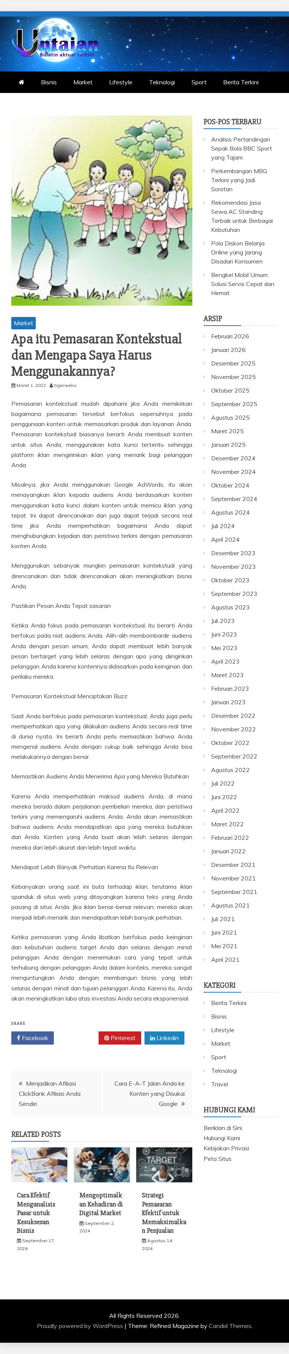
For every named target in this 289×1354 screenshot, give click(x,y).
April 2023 (225, 661)
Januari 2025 (228, 444)
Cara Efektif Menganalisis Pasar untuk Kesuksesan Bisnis (36, 1213)
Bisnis (49, 82)
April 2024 (225, 539)
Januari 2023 (228, 702)
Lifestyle (120, 82)
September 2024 (234, 499)
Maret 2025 (227, 431)
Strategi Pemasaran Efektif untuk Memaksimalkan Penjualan (164, 1213)
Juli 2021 (223, 919)
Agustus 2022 (230, 770)
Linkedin (167, 1038)
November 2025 (233, 377)
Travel (219, 1084)
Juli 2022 (223, 783)
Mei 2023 (224, 648)
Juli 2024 (223, 526)
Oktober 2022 (230, 742)
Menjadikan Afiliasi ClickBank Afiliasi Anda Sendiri (50, 1093)
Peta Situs (217, 1158)
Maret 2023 (227, 675)
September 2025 (234, 404)
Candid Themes (230, 1326)
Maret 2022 (227, 824)
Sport (199, 82)
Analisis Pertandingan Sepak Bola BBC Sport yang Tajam (241, 148)
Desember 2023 (233, 553)
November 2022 (233, 729)
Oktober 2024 (230, 485)
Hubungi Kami (222, 1138)
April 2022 (225, 810)
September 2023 (234, 593)
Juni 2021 (224, 932)
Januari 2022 (228, 851)
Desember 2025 (233, 363)
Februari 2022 (230, 837)
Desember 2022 (233, 715)
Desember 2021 (233, 864)
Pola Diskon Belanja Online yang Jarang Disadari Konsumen (238, 252)
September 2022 (234, 756)
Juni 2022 (224, 797)
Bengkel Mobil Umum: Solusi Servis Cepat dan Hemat (242, 284)
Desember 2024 (233, 458)
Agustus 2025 (230, 417)
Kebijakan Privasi (226, 1148)
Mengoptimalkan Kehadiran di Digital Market (101, 1204)
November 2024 (233, 471)
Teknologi (162, 82)
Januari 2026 (228, 349)
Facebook (34, 1038)
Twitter (79, 1038)
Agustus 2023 (230, 607)
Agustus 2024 (230, 512)
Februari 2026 (230, 336)
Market (83, 82)
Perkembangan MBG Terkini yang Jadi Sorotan (239, 180)
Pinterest (122, 1038)
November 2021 (233, 878)
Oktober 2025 (230, 390)
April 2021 (225, 959)
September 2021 (234, 892)
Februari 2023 (230, 688)
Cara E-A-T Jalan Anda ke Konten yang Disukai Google (149, 1093)
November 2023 (233, 566)
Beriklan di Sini (223, 1128)
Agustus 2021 (230, 905)
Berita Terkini (241, 82)
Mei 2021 (224, 946)
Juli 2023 (223, 620)
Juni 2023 (224, 634)
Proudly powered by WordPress (81, 1326)
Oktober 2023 (230, 580)
